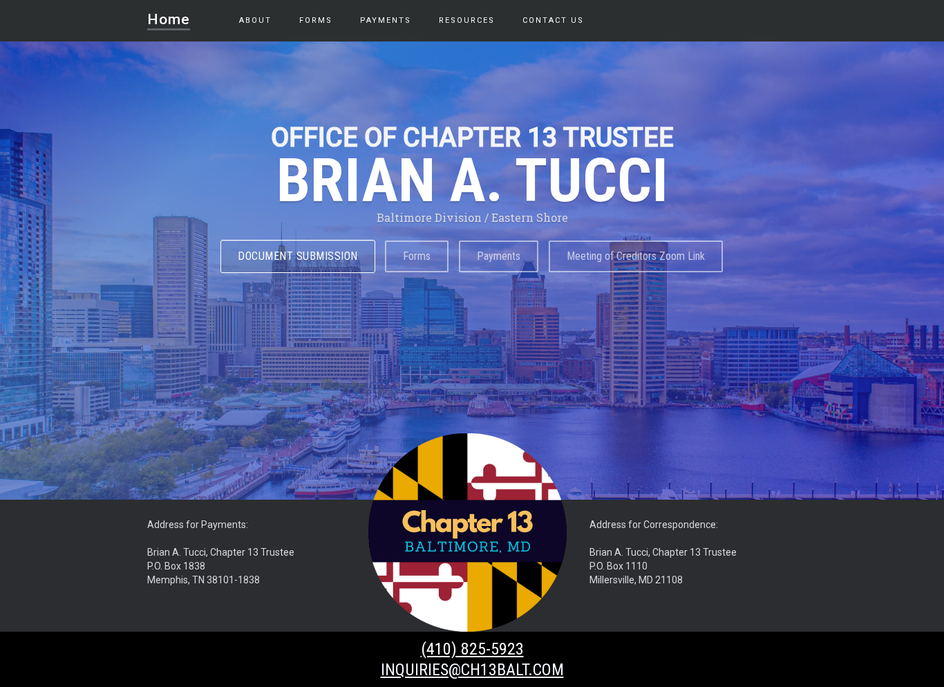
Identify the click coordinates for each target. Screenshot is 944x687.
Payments (498, 256)
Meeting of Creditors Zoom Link (636, 256)
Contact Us (553, 20)
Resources (467, 20)
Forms (315, 20)
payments (385, 20)
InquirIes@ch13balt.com (472, 669)
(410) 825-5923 (472, 649)
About (255, 20)
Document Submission (298, 256)
